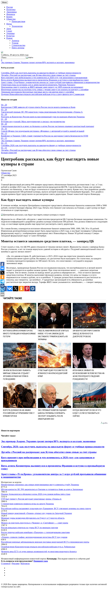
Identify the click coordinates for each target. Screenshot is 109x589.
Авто (8, 28)
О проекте (5, 563)
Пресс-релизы (18, 48)
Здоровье (10, 33)
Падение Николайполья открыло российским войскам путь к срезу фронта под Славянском (42, 94)
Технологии (17, 26)
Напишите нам (40, 561)
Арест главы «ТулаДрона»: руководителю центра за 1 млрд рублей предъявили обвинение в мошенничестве (50, 82)
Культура (10, 36)
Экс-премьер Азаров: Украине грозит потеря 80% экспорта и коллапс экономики (38, 62)
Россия (9, 7)
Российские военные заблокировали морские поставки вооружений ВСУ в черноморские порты (45, 542)
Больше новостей (9, 152)
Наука (9, 24)
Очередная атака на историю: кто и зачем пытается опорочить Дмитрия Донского (38, 85)
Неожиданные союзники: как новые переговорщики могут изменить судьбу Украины (40, 484)
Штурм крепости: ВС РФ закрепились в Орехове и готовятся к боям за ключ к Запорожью (42, 489)
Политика (10, 9)
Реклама (15, 563)
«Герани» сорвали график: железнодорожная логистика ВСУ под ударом (34, 537)
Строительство (18, 45)
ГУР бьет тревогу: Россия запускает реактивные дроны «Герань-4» (31, 499)
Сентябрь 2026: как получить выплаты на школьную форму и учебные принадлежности (41, 73)
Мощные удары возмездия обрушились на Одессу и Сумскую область (32, 518)
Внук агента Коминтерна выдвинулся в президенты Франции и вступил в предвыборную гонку (45, 80)
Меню (4, 2)
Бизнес (9, 17)
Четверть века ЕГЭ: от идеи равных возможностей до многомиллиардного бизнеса (39, 551)
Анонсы (15, 40)
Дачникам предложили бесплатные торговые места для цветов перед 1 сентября (37, 92)
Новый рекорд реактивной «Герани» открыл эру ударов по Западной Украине (36, 513)
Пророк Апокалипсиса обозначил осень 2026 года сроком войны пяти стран (35, 494)
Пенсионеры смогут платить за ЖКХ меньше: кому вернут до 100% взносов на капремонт (42, 87)
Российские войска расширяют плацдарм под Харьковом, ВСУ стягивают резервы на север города (46, 508)
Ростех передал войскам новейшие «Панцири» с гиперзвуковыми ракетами (35, 532)
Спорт (9, 31)
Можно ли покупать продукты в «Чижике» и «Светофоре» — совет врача (34, 523)
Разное (9, 38)
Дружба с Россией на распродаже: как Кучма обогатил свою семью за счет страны (38, 75)
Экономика (11, 12)
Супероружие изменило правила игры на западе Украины (27, 504)
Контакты (25, 563)
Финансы (10, 14)
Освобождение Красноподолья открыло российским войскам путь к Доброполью (38, 547)
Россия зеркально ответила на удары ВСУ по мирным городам (29, 527)
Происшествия (18, 21)
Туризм (15, 43)
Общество (11, 19)
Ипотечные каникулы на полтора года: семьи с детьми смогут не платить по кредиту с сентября (44, 89)
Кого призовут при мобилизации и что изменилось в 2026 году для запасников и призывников (44, 77)
